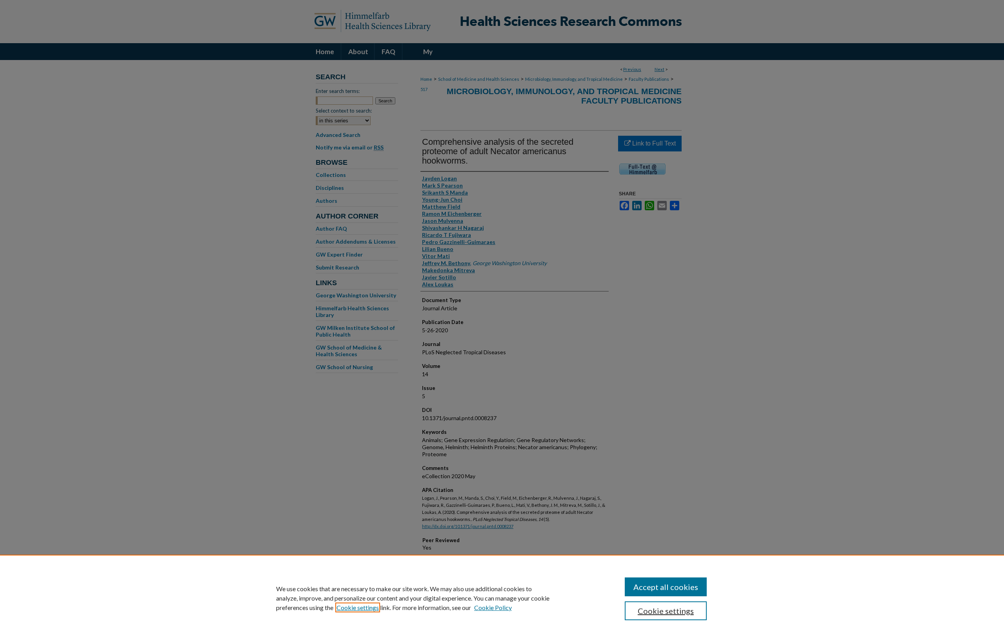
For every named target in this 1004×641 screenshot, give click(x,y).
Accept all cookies (665, 587)
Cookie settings (357, 607)
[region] (502, 598)
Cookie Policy (493, 607)
